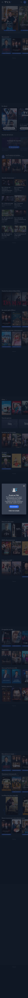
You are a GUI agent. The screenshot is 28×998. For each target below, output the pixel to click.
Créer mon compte (14, 510)
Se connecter (14, 506)
